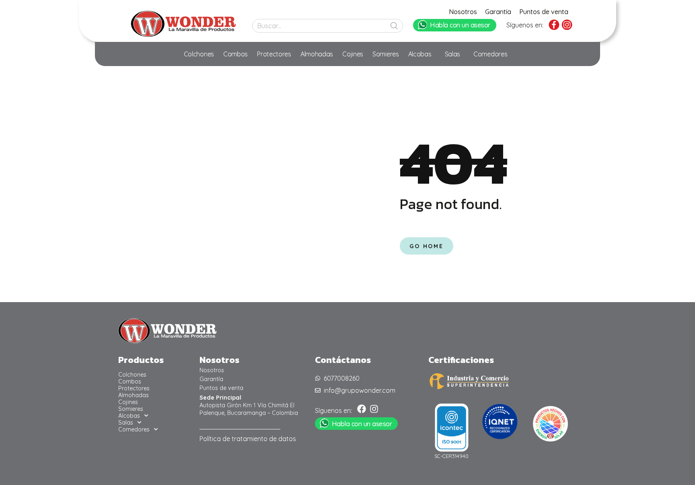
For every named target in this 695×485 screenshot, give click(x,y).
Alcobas (420, 54)
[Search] (394, 25)
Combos (235, 54)
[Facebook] (361, 408)
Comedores (490, 54)
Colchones (199, 54)
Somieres (385, 54)
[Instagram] (374, 408)
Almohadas (316, 54)
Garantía (498, 12)
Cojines (352, 54)
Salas (453, 54)
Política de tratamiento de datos (247, 439)
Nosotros (463, 12)
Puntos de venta (543, 12)
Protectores (274, 54)
